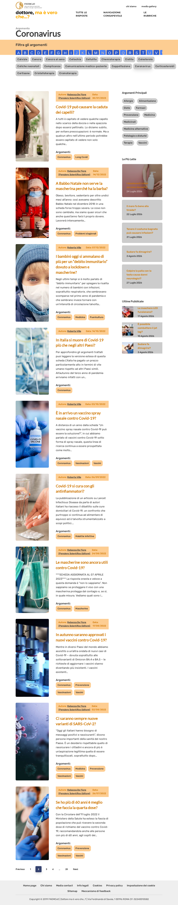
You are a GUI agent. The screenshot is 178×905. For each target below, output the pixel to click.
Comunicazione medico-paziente (86, 66)
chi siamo (131, 6)
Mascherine (81, 608)
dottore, (36, 14)
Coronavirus (143, 66)
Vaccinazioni (82, 463)
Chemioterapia (111, 59)
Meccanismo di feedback (96, 891)
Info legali (83, 885)
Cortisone (23, 73)
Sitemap (72, 891)
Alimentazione (147, 100)
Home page (29, 885)
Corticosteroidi (165, 66)
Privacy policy (114, 885)
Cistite (129, 59)
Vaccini (97, 463)
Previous (20, 869)
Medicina (80, 317)
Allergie (128, 100)
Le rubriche (150, 14)
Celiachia (75, 59)
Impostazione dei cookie (141, 885)
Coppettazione (121, 66)
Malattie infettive (84, 536)
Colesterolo (145, 59)
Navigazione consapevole (112, 14)
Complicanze (52, 66)
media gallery (148, 6)
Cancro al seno (55, 59)
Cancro (36, 59)
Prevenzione (82, 685)
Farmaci (140, 107)
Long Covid (81, 157)
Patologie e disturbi (135, 135)
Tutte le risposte (82, 14)
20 (66, 869)
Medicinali (130, 121)
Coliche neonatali (28, 66)
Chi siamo (46, 885)
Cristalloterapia (44, 73)
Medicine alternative (136, 128)
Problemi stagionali (85, 233)
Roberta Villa (74, 247)
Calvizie (22, 59)
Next (75, 869)
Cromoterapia (68, 73)
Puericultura (96, 317)
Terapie (128, 142)
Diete (127, 107)
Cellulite (91, 59)
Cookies (97, 885)
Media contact (64, 885)
